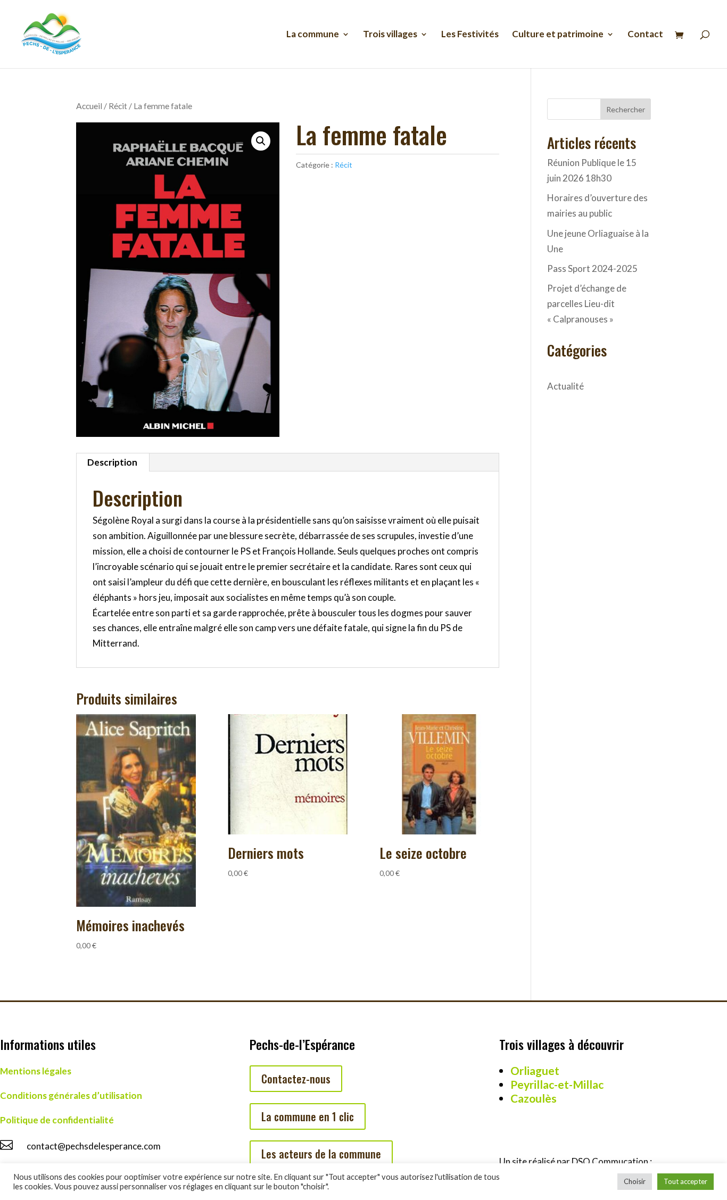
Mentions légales (35, 1071)
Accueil (89, 106)
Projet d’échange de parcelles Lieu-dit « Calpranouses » (586, 304)
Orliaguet (534, 1070)
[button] (260, 141)
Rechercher (625, 109)
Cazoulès (533, 1098)
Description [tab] (112, 462)
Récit (118, 106)
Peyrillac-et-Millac (557, 1084)
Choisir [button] (635, 1181)
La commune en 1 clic (307, 1116)
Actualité (565, 386)
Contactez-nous (296, 1079)
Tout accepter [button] (685, 1181)
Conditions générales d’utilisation (71, 1095)
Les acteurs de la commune (321, 1154)
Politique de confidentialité (57, 1119)
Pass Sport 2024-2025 (592, 268)
